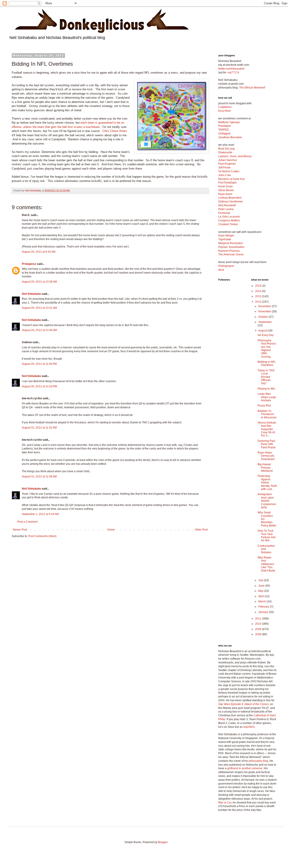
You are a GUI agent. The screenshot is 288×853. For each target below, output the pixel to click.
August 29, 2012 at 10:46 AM (39, 330)
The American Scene (231, 254)
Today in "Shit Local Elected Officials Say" (266, 377)
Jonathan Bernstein (230, 137)
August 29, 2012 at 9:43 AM (38, 251)
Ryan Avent (225, 194)
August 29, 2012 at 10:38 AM (39, 281)
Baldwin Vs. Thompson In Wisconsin (267, 414)
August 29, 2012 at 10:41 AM (39, 307)
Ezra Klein (224, 110)
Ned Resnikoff (227, 205)
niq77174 (233, 72)
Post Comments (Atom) (42, 536)
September (265, 322)
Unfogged (224, 133)
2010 (258, 623)
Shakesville (225, 152)
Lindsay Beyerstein (230, 197)
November (265, 311)
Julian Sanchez (227, 160)
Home (111, 529)
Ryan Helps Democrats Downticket (266, 456)
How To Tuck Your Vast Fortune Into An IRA (267, 535)
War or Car (224, 802)
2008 (258, 634)
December (265, 306)
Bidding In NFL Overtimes (267, 363)
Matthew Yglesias (229, 122)
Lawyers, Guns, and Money (235, 156)
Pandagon (224, 125)
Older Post (201, 529)
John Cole (224, 175)
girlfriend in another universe (244, 768)
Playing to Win (266, 388)
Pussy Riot (264, 405)
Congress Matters (229, 220)
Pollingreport (226, 266)
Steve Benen (226, 190)
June (261, 585)
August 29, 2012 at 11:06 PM (39, 363)
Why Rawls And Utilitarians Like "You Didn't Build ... (266, 565)
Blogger (162, 842)
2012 (258, 301)
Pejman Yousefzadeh (231, 247)
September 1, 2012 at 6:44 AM (40, 514)
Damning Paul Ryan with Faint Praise (267, 444)
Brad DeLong (226, 148)
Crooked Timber (228, 224)
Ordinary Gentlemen (230, 201)
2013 (258, 296)
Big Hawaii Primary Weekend (265, 467)
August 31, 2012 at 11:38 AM (39, 476)
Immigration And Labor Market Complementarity (267, 501)
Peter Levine (226, 209)
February (264, 606)
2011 (258, 618)
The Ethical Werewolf (252, 87)
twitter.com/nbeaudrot (231, 68)
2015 (258, 285)
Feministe (224, 213)
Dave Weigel (226, 235)
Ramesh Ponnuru (229, 250)
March (262, 601)
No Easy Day (266, 335)
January (263, 612)
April (261, 596)
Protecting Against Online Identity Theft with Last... (267, 482)
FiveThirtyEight (227, 182)
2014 (258, 291)
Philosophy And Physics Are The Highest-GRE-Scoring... (267, 348)
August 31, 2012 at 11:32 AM (39, 427)
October (263, 316)
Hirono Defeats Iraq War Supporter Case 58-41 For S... (267, 429)
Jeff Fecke (224, 167)
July (261, 580)
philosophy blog (258, 760)
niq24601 (249, 726)
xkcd (221, 269)
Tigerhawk (224, 239)
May (261, 590)
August (263, 330)
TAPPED (223, 129)
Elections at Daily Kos (231, 179)
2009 (258, 629)
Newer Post (20, 529)
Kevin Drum (225, 186)
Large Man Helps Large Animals (267, 397)
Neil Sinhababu (31, 293)
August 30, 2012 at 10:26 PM (39, 386)
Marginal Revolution (230, 243)
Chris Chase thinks (114, 131)
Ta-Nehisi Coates (228, 171)
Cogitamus (225, 107)
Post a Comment (27, 521)
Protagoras (29, 263)
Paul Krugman (227, 163)
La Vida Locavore (229, 216)
